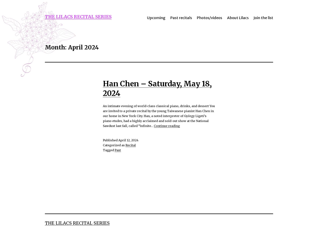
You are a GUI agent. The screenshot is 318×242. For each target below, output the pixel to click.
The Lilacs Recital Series (78, 17)
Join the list (263, 17)
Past (118, 150)
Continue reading (167, 126)
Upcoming (156, 17)
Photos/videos (209, 17)
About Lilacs (238, 17)
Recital (131, 145)
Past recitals (181, 17)
